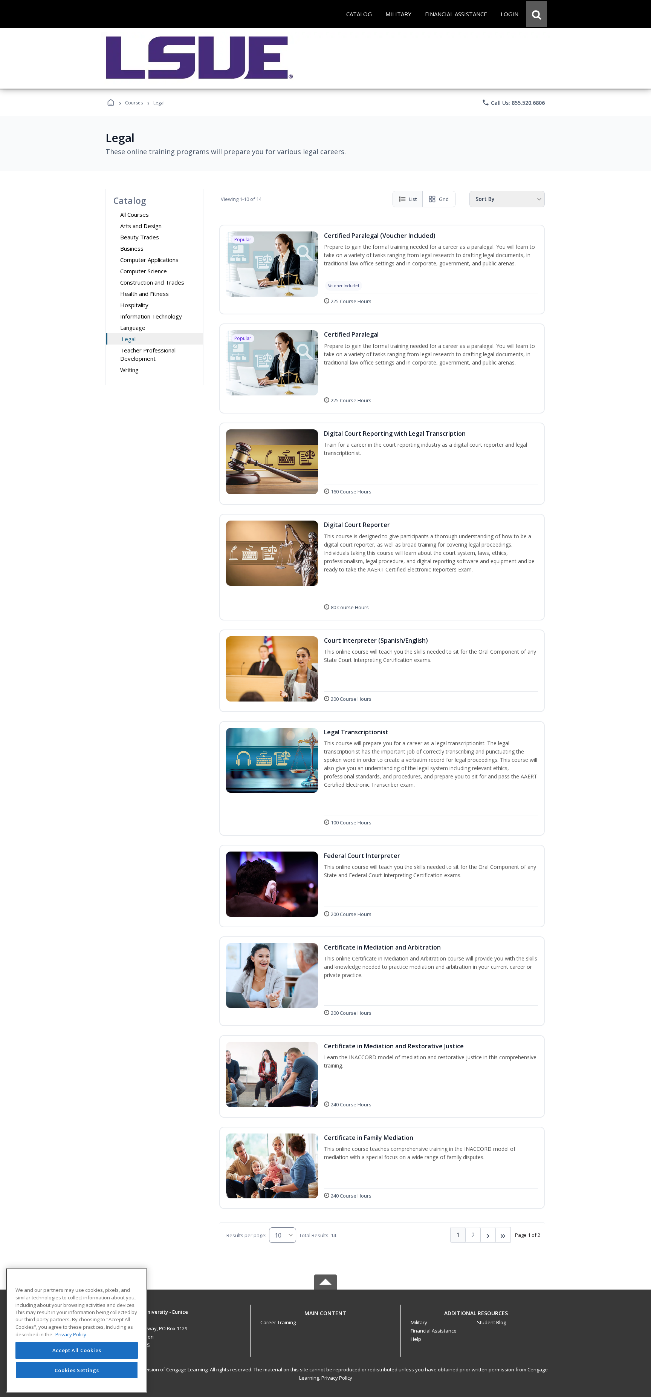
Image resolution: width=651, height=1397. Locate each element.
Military (419, 1322)
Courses (134, 103)
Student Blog (491, 1322)
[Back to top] (325, 1317)
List (413, 199)
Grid (444, 199)
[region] (76, 1330)
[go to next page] (488, 1234)
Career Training (278, 1322)
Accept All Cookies (76, 1350)
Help (416, 1339)
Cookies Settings (77, 1369)
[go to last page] (503, 1234)
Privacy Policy (336, 1377)
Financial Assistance (434, 1330)
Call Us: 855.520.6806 (513, 102)
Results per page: (246, 1235)
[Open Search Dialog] (536, 14)
